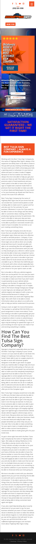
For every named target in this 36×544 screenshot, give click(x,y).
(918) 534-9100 (18, 7)
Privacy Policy (22, 541)
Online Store (10, 24)
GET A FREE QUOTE (18, 97)
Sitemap (13, 541)
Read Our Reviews (10, 68)
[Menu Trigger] (31, 3)
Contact (18, 93)
